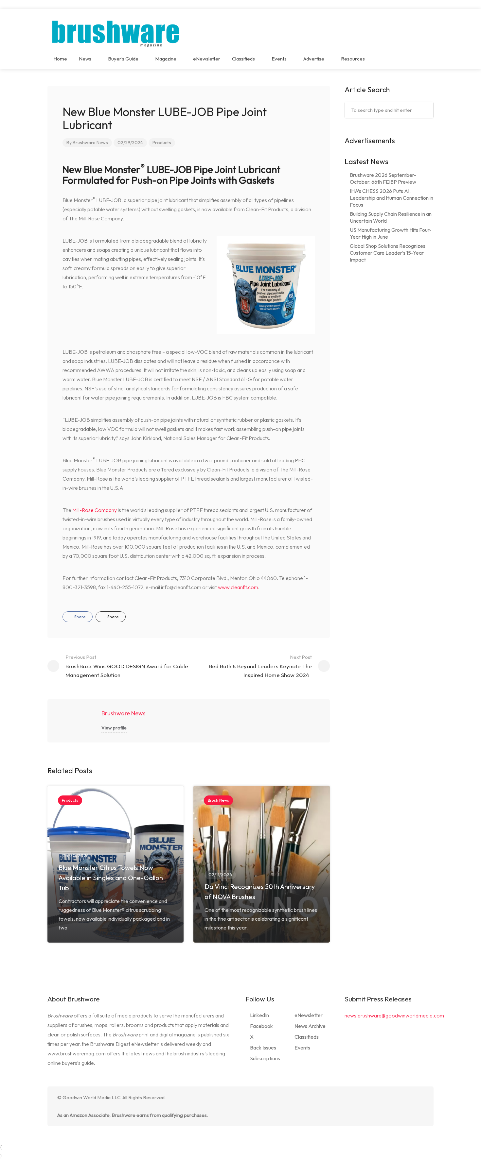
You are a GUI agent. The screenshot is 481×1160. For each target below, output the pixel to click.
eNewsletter (206, 59)
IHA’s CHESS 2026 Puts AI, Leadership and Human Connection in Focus (391, 198)
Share (79, 616)
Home (60, 59)
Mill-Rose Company (94, 510)
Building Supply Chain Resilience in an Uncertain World (391, 217)
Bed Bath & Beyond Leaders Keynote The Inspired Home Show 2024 (260, 666)
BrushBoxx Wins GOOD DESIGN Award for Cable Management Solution (126, 666)
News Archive (310, 1026)
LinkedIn (259, 1015)
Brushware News (90, 142)
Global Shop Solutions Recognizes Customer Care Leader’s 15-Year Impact (387, 253)
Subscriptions (265, 1058)
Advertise (313, 59)
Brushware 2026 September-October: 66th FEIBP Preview (383, 178)
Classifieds (243, 59)
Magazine (165, 59)
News (85, 59)
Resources (353, 59)
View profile (114, 728)
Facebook (261, 1026)
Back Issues (263, 1047)
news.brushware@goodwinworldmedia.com (394, 1015)
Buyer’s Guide (123, 59)
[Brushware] (116, 32)
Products (161, 142)
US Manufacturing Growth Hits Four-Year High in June (391, 233)
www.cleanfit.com (238, 587)
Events (279, 59)
